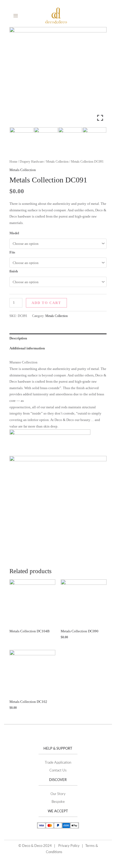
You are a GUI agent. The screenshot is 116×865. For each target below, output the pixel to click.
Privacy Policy (69, 846)
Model (14, 233)
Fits (12, 252)
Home (13, 161)
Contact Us (58, 770)
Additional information (27, 348)
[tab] (58, 338)
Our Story (58, 794)
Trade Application (58, 762)
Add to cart (46, 303)
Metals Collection (57, 161)
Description (18, 338)
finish (13, 271)
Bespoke (58, 802)
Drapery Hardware (32, 161)
